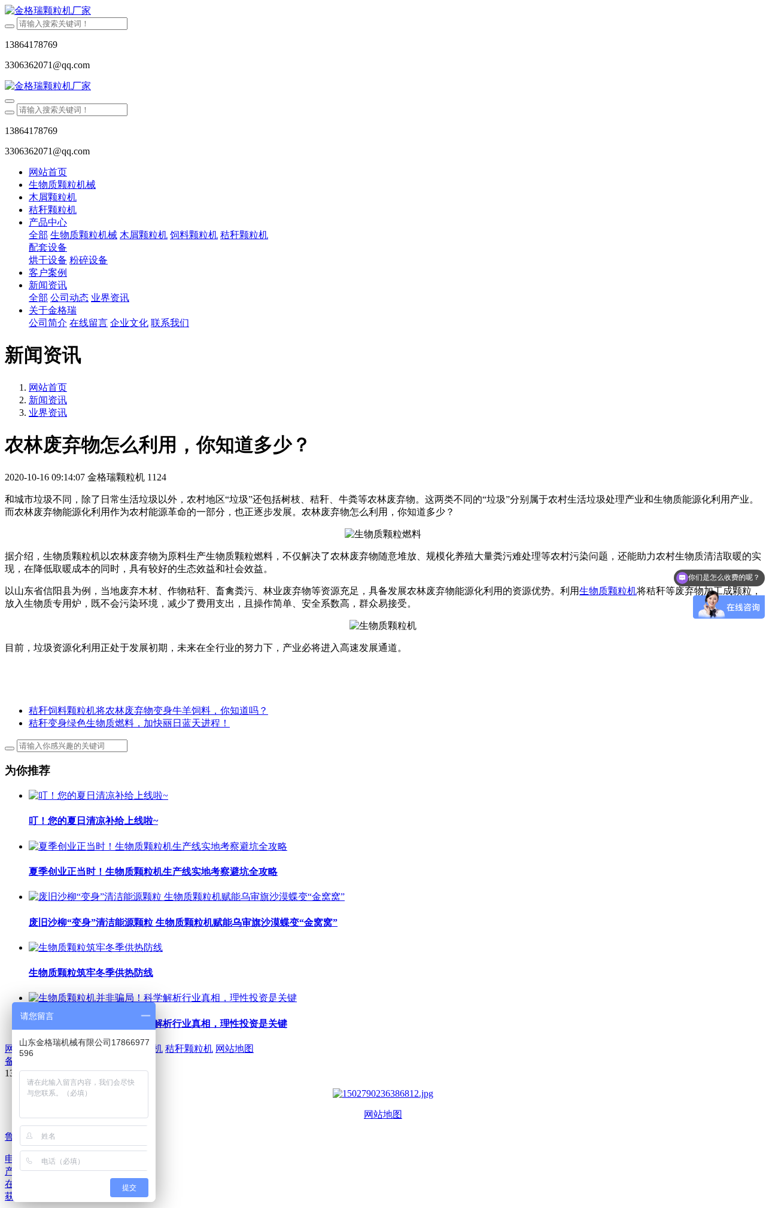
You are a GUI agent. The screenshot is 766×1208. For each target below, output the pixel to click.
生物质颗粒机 (608, 591)
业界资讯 (48, 412)
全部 (38, 235)
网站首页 (48, 172)
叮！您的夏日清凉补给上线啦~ (93, 821)
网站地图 (383, 1114)
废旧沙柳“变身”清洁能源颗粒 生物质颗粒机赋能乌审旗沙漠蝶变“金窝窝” (183, 922)
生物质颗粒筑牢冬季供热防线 (91, 972)
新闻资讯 (48, 400)
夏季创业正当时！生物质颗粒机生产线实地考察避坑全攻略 (153, 871)
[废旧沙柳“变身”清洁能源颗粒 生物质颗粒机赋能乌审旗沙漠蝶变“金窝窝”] (187, 896)
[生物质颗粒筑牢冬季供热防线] (96, 947)
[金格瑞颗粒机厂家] (383, 11)
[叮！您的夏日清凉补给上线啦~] (98, 795)
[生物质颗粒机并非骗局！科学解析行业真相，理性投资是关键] (163, 998)
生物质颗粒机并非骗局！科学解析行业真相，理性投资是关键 (158, 1023)
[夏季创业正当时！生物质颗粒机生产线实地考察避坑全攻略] (158, 846)
